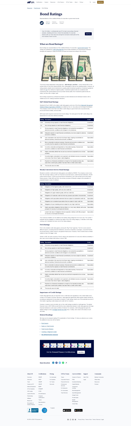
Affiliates (29, 398)
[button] (90, 2)
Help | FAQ (85, 377)
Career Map (75, 403)
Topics (40, 399)
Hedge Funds (75, 395)
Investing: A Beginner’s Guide (49, 331)
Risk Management (76, 390)
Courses (40, 404)
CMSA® (40, 381)
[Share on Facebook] (56, 363)
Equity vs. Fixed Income (47, 326)
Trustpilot (52, 408)
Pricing (81, 2)
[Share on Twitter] (60, 363)
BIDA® (40, 386)
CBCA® (40, 384)
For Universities (64, 390)
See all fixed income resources (49, 334)
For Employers (64, 388)
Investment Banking (76, 381)
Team (28, 381)
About (76, 2)
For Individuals (53, 377)
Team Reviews (64, 392)
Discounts (52, 384)
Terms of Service (96, 419)
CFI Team (48, 23)
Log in (94, 2)
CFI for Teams (69, 2)
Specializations (42, 402)
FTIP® (40, 391)
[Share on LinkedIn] (53, 363)
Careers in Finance (76, 377)
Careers (46, 2)
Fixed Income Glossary (47, 329)
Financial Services (65, 381)
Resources (52, 2)
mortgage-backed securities (59, 309)
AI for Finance (61, 2)
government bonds (83, 47)
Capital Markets (75, 384)
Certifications (39, 2)
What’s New (97, 379)
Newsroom (29, 400)
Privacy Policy (81, 419)
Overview (29, 377)
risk (46, 89)
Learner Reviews (31, 393)
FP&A (73, 379)
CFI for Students (31, 388)
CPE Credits (30, 391)
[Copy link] (66, 363)
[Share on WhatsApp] (63, 363)
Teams (62, 377)
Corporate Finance (65, 379)
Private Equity (75, 397)
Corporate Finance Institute (31, 2)
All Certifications (42, 393)
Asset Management (76, 392)
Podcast (96, 384)
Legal (84, 379)
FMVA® (40, 377)
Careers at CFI (30, 384)
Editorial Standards (31, 386)
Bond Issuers (44, 323)
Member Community (99, 377)
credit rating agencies (58, 49)
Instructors (29, 379)
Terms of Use (88, 419)
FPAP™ (40, 379)
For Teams (52, 381)
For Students (52, 379)
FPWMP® (41, 388)
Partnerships (30, 396)
